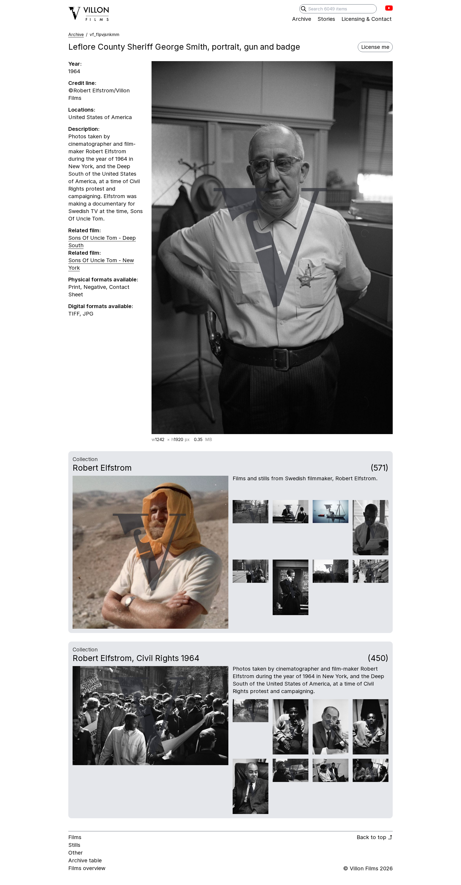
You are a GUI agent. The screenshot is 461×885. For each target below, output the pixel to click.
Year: (75, 64)
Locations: (81, 110)
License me (375, 47)
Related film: (84, 230)
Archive (76, 34)
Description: (84, 129)
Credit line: (82, 83)
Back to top (375, 837)
